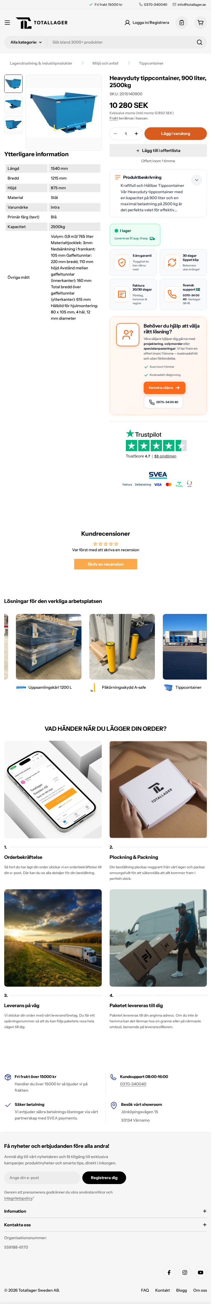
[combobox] (105, 42)
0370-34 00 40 (167, 402)
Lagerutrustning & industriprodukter (41, 63)
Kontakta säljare (161, 388)
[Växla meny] (7, 22)
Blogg (181, 1290)
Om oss (200, 1290)
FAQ (145, 1290)
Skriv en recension (106, 564)
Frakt (114, 118)
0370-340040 (133, 1083)
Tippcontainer (151, 63)
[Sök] (199, 42)
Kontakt (162, 1290)
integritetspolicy (18, 1198)
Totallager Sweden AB (38, 1290)
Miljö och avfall (106, 63)
